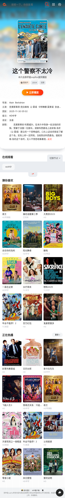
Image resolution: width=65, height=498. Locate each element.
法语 (11, 120)
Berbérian (20, 102)
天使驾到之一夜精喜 (11, 441)
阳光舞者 (27, 250)
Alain (11, 102)
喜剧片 (25, 82)
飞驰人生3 (7, 405)
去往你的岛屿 (8, 250)
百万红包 (27, 323)
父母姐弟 (48, 441)
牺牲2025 (48, 287)
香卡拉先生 (49, 368)
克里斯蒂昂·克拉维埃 (19, 107)
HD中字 (8, 167)
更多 (57, 335)
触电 (46, 250)
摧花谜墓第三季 (30, 214)
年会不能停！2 (9, 323)
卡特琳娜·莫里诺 (46, 107)
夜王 (4, 214)
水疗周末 (27, 287)
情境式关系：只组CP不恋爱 (32, 405)
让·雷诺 (33, 107)
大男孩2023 (49, 214)
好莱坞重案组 (8, 368)
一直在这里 (7, 287)
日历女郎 (27, 368)
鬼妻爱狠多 (49, 323)
